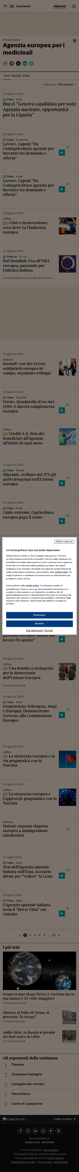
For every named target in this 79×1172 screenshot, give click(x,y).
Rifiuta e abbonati (64, 541)
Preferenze (39, 615)
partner (48, 589)
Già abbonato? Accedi (39, 630)
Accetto (39, 624)
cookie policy (61, 572)
